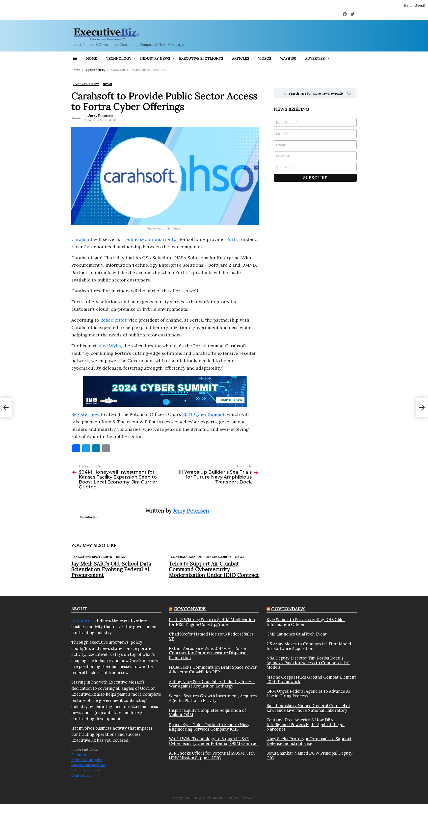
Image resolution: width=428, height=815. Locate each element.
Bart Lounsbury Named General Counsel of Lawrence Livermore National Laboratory (308, 708)
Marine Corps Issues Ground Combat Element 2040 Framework (311, 679)
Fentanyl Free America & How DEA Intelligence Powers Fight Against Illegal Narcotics (306, 724)
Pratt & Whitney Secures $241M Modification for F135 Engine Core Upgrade (212, 622)
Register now (85, 414)
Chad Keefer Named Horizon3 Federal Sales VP (211, 636)
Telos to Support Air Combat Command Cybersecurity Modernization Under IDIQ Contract (214, 569)
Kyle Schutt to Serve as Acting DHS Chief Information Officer (306, 622)
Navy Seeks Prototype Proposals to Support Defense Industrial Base (309, 741)
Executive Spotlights (201, 58)
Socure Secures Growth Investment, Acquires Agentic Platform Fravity (213, 698)
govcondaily (288, 608)
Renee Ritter (113, 320)
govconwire (190, 608)
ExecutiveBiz (83, 620)
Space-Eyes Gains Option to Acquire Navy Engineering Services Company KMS (209, 727)
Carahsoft (81, 239)
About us (78, 754)
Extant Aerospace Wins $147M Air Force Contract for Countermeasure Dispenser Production (208, 653)
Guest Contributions (88, 765)
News (120, 557)
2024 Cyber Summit (203, 414)
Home (91, 58)
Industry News (155, 58)
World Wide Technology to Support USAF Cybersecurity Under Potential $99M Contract (214, 741)
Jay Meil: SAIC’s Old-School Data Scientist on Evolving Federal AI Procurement (111, 569)
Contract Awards (186, 557)
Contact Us (80, 775)
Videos (264, 58)
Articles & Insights (86, 760)
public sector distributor (151, 239)
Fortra (233, 239)
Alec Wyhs (110, 346)
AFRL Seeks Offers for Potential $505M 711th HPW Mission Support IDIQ (212, 755)
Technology (118, 58)
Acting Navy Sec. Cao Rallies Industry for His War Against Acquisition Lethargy (212, 683)
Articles (240, 58)
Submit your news (86, 770)
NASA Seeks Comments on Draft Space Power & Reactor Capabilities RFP (213, 669)
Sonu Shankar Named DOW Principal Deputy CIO (309, 755)
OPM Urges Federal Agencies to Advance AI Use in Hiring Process (308, 693)
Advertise (315, 58)
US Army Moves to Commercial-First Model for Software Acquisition (309, 646)
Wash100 (288, 58)
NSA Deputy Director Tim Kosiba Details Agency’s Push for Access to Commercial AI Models (308, 662)
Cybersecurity (218, 557)
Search (349, 94)
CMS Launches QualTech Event (297, 634)
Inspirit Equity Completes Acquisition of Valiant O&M (207, 712)
